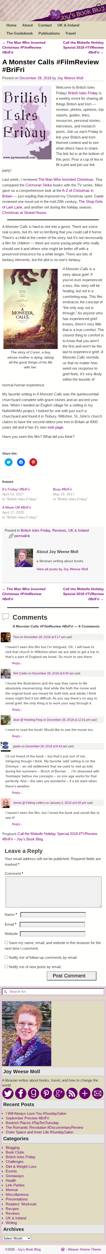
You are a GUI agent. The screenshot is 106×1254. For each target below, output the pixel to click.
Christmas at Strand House (24, 212)
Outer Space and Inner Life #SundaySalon (39, 1132)
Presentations (17, 1199)
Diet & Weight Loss (21, 1166)
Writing (11, 1223)
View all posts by (62, 569)
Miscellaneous (17, 1194)
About (27, 25)
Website (11, 934)
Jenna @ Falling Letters (29, 803)
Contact (45, 25)
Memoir (12, 1190)
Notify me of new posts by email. (35, 967)
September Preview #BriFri (27, 1118)
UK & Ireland (68, 25)
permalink (22, 536)
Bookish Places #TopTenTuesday (32, 1123)
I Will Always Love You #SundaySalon (36, 1113)
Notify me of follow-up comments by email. (43, 957)
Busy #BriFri (62, 489)
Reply (17, 663)
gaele (17, 746)
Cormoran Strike (39, 185)
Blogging (12, 1147)
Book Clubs (15, 1152)
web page (55, 427)
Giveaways (15, 1176)
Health (11, 1180)
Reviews (59, 530)
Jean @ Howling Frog (27, 720)
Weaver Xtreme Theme (84, 1249)
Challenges (15, 1161)
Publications (49, 33)
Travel (70, 33)
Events (11, 1171)
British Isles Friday (83, 93)
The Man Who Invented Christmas (65, 179)
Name (11, 914)
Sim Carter (20, 673)
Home (11, 25)
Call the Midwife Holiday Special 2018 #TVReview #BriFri (83, 48)
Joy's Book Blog (29, 1249)
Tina (16, 637)
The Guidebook (19, 33)
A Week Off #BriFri (16, 507)
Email (11, 924)
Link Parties (15, 1185)
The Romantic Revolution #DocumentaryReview (44, 1127)
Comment (14, 873)
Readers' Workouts (21, 1204)
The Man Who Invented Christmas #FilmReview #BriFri (24, 48)
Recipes (12, 1209)
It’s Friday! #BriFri (16, 489)
